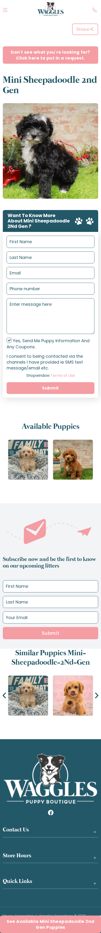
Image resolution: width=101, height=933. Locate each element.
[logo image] (50, 9)
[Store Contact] (94, 9)
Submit (50, 388)
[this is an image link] (50, 778)
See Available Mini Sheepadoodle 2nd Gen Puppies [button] (50, 924)
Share (82, 29)
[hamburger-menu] (5, 9)
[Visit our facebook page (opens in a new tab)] (50, 812)
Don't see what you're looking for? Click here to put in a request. (50, 55)
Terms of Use (50, 375)
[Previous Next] (50, 695)
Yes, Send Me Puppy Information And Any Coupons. (48, 343)
